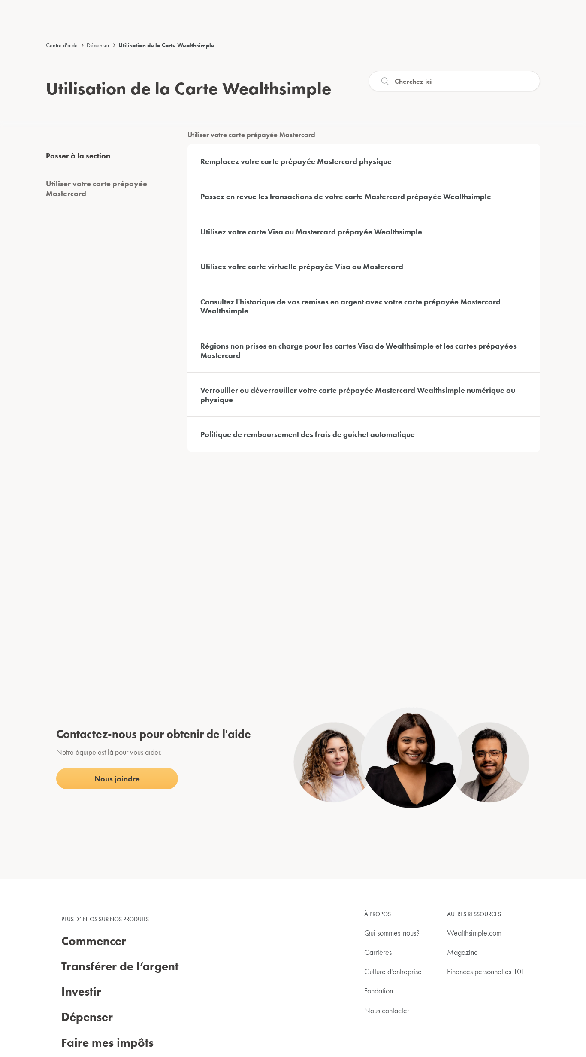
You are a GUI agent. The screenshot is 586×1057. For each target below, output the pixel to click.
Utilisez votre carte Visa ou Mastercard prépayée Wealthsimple (311, 232)
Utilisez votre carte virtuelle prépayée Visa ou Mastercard (301, 266)
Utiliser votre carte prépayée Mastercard (96, 188)
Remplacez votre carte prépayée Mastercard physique (296, 161)
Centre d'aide (62, 45)
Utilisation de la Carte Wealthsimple (166, 45)
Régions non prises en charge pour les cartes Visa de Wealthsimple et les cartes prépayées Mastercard (358, 350)
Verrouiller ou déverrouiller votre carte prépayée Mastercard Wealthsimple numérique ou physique (357, 394)
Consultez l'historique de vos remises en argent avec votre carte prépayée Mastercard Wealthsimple (350, 306)
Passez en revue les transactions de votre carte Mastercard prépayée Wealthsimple (345, 196)
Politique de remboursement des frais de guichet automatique (307, 434)
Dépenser (98, 45)
